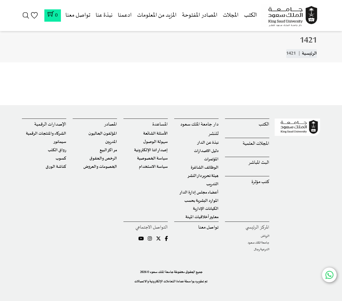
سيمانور (59, 142)
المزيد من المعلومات (157, 15)
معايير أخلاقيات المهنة (202, 217)
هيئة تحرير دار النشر (203, 176)
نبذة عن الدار (208, 142)
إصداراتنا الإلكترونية (151, 150)
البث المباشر (258, 163)
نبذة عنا (104, 15)
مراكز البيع (108, 150)
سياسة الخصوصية (152, 158)
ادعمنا (125, 15)
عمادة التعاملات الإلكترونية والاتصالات (159, 281)
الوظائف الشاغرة (205, 167)
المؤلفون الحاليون (102, 133)
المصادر (110, 124)
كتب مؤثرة (260, 182)
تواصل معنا (77, 15)
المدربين (111, 142)
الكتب (250, 15)
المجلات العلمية (256, 144)
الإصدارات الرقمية (50, 124)
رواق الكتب (57, 150)
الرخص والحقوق (103, 158)
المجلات (231, 15)
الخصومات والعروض (100, 166)
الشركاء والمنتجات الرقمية (46, 133)
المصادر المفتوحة (199, 15)
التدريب (212, 184)
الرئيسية (309, 53)
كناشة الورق (56, 166)
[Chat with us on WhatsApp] (329, 275)
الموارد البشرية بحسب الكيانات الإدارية (201, 204)
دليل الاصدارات (206, 151)
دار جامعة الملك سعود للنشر (199, 129)
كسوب (61, 158)
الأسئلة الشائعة (155, 133)
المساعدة (160, 124)
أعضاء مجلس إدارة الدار (199, 192)
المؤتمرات (211, 159)
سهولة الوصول (155, 142)
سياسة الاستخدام (153, 166)
